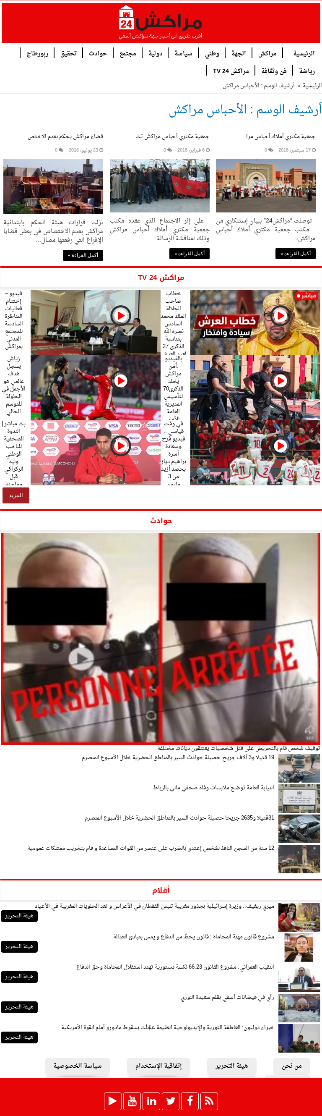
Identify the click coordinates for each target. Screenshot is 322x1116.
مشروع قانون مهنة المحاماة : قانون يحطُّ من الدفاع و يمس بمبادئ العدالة (193, 937)
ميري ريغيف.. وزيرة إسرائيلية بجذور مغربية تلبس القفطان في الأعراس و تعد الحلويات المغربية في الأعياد (154, 906)
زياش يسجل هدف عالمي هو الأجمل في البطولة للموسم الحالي (14, 385)
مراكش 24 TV (231, 71)
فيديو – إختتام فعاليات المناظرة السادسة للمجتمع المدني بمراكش (14, 320)
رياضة (307, 71)
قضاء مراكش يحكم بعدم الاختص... (63, 136)
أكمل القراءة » (295, 254)
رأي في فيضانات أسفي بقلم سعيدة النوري (227, 997)
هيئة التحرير (19, 916)
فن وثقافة (274, 71)
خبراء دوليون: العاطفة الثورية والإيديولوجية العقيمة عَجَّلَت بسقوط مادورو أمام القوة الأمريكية (167, 1027)
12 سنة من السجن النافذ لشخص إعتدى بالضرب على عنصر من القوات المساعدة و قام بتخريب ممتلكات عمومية (150, 848)
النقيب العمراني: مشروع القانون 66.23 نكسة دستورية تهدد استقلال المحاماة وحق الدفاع (175, 967)
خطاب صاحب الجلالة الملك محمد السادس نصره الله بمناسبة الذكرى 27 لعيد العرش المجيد (173, 327)
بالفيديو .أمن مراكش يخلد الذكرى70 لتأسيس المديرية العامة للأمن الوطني (173, 393)
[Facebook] (190, 1101)
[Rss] (209, 1101)
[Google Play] (113, 1101)
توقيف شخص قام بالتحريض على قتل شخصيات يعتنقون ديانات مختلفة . (237, 748)
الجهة (238, 53)
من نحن (292, 1066)
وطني (212, 53)
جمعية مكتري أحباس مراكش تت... (170, 136)
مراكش (267, 53)
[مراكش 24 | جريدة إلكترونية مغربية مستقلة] (161, 25)
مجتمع (127, 53)
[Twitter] (170, 1101)
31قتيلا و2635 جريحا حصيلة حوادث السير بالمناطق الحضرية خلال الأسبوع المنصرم (179, 818)
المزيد (16, 495)
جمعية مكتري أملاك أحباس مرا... (278, 136)
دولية (155, 53)
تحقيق (68, 53)
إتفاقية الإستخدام (158, 1066)
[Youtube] (132, 1101)
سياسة (183, 53)
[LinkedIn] (151, 1101)
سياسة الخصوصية (77, 1066)
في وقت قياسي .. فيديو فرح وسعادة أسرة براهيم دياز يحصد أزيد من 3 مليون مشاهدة (173, 458)
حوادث (98, 53)
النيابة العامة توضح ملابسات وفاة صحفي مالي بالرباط (213, 788)
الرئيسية (304, 53)
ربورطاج (37, 53)
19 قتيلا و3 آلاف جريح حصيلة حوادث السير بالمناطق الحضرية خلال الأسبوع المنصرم (178, 757)
